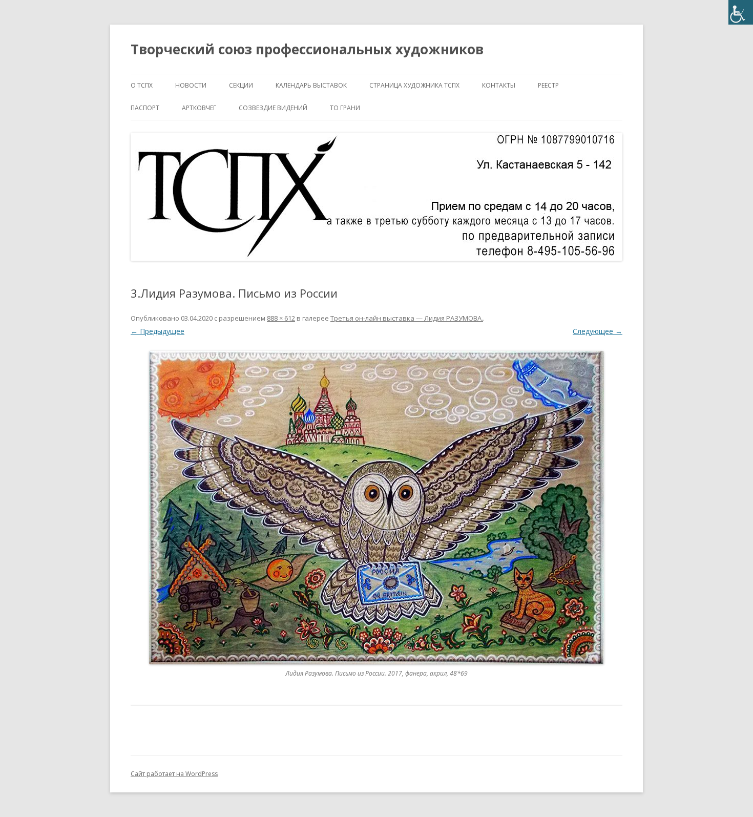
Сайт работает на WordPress (174, 773)
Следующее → (597, 331)
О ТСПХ (142, 85)
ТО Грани (345, 107)
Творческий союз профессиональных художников (307, 49)
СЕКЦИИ (241, 85)
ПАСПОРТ (145, 107)
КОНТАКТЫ (498, 85)
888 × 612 (281, 318)
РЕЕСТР (548, 85)
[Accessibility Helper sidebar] (740, 12)
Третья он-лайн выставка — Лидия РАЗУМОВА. (406, 318)
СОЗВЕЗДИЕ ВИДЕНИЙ (273, 107)
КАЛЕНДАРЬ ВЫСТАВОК (311, 85)
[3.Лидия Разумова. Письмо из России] (376, 507)
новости (190, 85)
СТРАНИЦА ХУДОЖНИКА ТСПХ (414, 85)
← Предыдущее (157, 331)
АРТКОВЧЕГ (199, 107)
